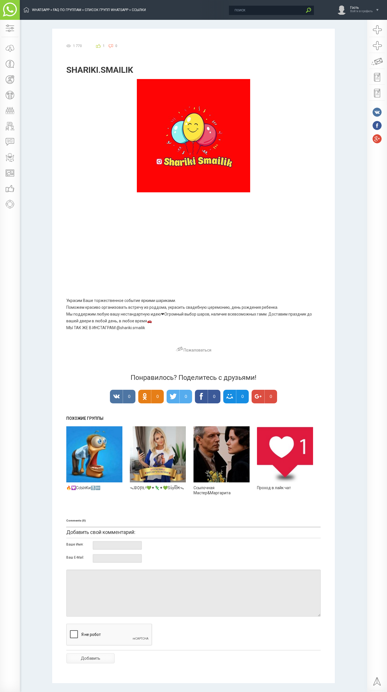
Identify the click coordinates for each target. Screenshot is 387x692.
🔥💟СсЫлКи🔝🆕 (83, 488)
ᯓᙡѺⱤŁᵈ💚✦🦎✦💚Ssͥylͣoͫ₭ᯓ (157, 488)
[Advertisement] (193, 234)
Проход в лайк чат (274, 488)
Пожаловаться (197, 350)
